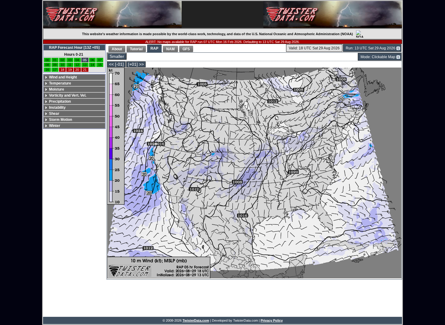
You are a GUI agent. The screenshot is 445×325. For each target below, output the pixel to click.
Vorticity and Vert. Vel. (67, 95)
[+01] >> (136, 64)
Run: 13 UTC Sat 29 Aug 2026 (370, 48)
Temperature (60, 83)
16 (47, 69)
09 (55, 65)
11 (69, 65)
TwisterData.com (196, 320)
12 (77, 65)
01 (55, 60)
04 (77, 60)
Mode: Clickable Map (378, 57)
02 (62, 60)
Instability (57, 107)
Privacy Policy (272, 320)
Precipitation (60, 101)
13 (85, 65)
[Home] (112, 14)
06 (92, 60)
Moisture (56, 89)
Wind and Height (63, 77)
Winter (54, 126)
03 (70, 60)
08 (47, 65)
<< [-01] (116, 64)
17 (55, 69)
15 (100, 65)
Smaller (117, 56)
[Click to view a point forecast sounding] (254, 173)
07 (100, 60)
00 (47, 60)
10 (62, 65)
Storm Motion (60, 120)
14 (92, 65)
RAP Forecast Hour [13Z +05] (74, 47)
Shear (54, 113)
